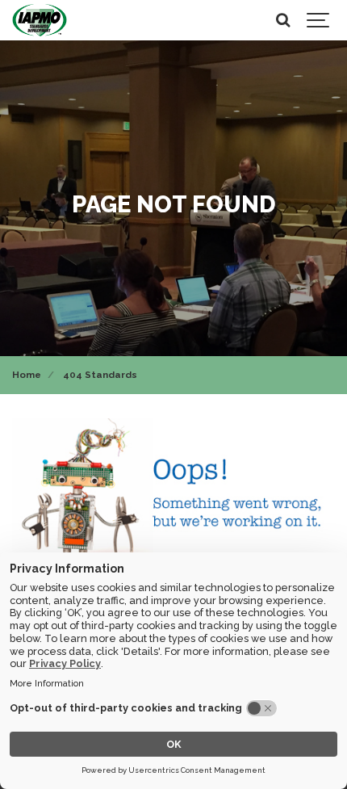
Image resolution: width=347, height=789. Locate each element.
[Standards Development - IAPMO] (39, 20)
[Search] (282, 20)
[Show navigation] (319, 20)
